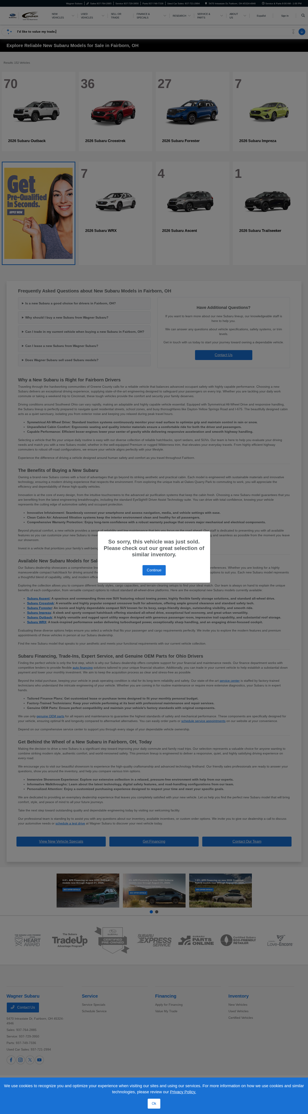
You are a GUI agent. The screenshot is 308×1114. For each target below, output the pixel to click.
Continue (154, 570)
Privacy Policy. (183, 1092)
